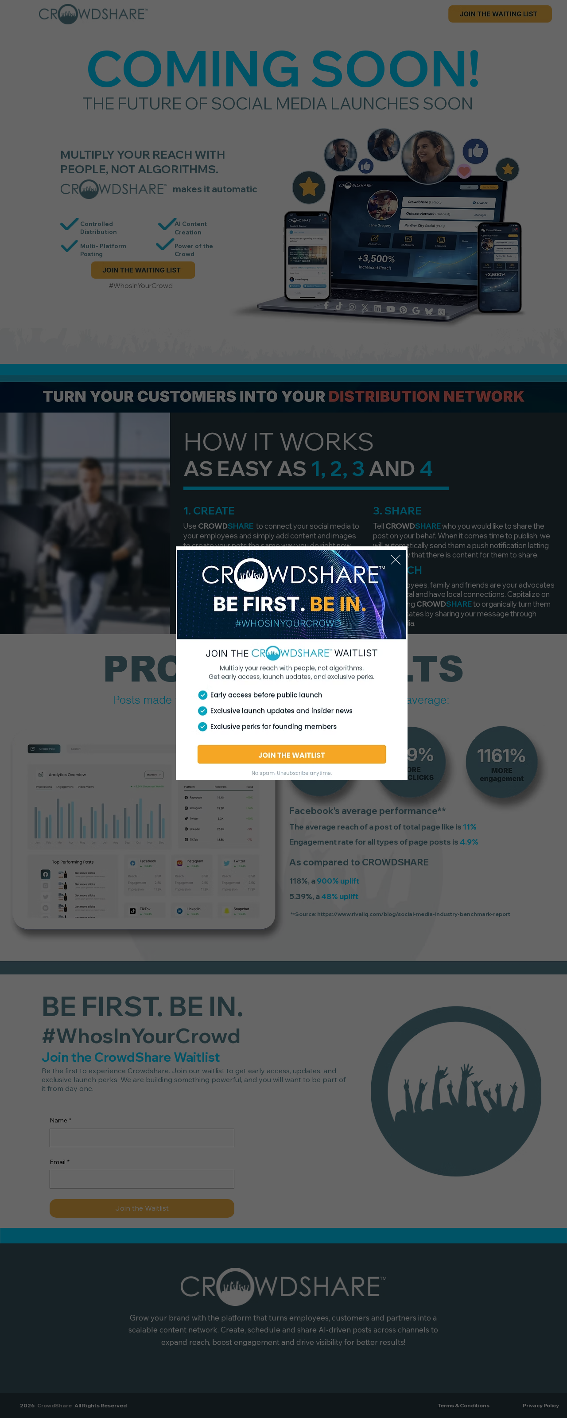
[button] (395, 560)
